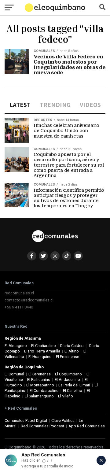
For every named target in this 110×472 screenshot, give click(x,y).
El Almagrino (16, 345)
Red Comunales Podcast (42, 426)
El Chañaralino (43, 345)
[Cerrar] (101, 460)
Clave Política (63, 420)
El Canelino (72, 390)
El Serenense (39, 374)
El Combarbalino (44, 390)
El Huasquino (40, 356)
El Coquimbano (68, 374)
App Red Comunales (86, 426)
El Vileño (65, 396)
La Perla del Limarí (74, 385)
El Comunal (14, 374)
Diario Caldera (72, 345)
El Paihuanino (38, 379)
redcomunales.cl (19, 293)
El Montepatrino (40, 385)
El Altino (71, 351)
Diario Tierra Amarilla (42, 351)
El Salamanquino (39, 396)
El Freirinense (67, 356)
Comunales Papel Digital (26, 420)
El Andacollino (67, 379)
